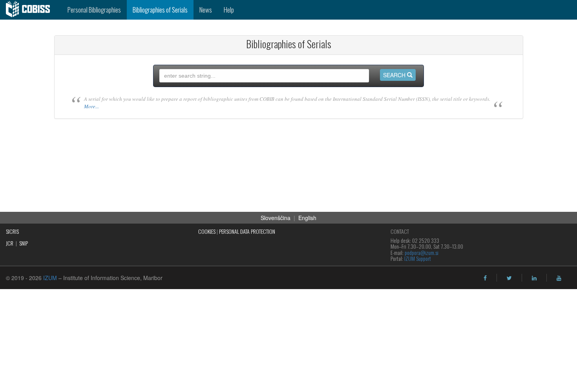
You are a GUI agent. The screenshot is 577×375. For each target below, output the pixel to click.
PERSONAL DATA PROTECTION (247, 231)
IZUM (50, 278)
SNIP (23, 243)
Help (229, 10)
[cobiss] (31, 10)
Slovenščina (275, 218)
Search (395, 75)
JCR (9, 243)
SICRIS (12, 231)
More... (91, 106)
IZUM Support (417, 258)
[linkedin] (534, 278)
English (307, 218)
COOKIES (206, 231)
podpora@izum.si (421, 252)
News (205, 10)
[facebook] (485, 278)
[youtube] (559, 278)
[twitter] (509, 278)
